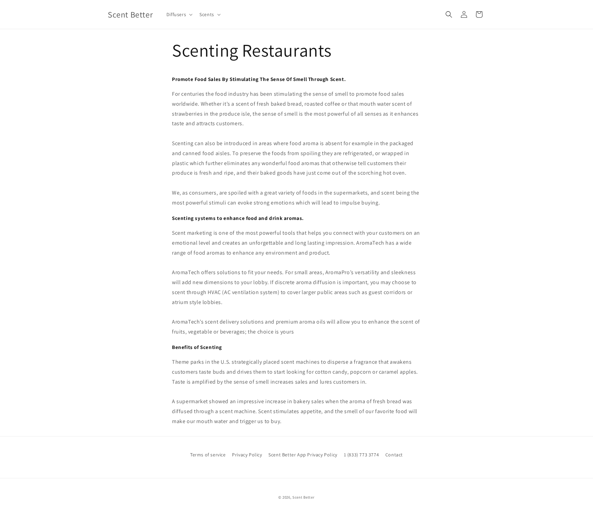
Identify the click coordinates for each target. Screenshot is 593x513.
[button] (178, 14)
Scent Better (303, 497)
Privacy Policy (247, 455)
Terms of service (208, 455)
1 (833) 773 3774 (361, 455)
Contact (394, 455)
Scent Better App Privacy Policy (302, 455)
